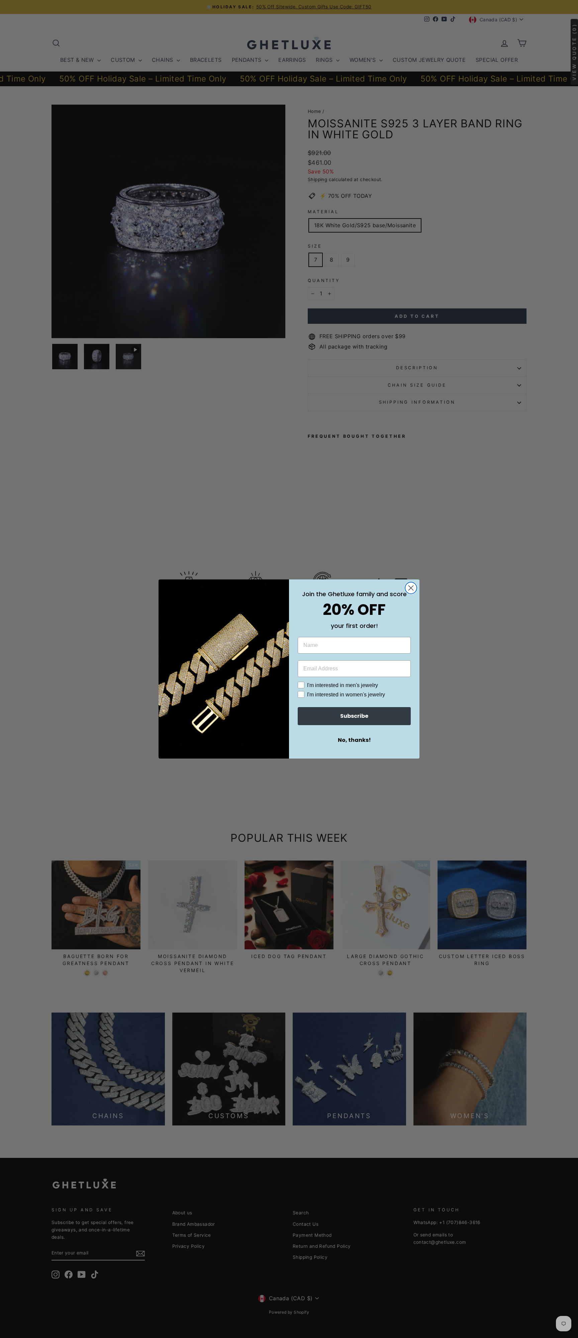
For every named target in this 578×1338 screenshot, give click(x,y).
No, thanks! (354, 740)
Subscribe (354, 716)
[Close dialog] (411, 588)
